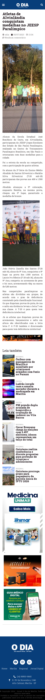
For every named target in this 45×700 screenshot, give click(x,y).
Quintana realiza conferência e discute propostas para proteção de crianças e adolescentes (27, 455)
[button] (3, 5)
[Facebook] (15, 662)
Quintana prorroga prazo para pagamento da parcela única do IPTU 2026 (28, 476)
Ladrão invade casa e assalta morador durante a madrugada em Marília (27, 388)
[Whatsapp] (29, 662)
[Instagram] (22, 662)
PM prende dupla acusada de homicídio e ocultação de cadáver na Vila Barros (27, 411)
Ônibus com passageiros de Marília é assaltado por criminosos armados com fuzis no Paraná (28, 367)
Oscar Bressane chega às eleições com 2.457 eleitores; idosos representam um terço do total (27, 433)
